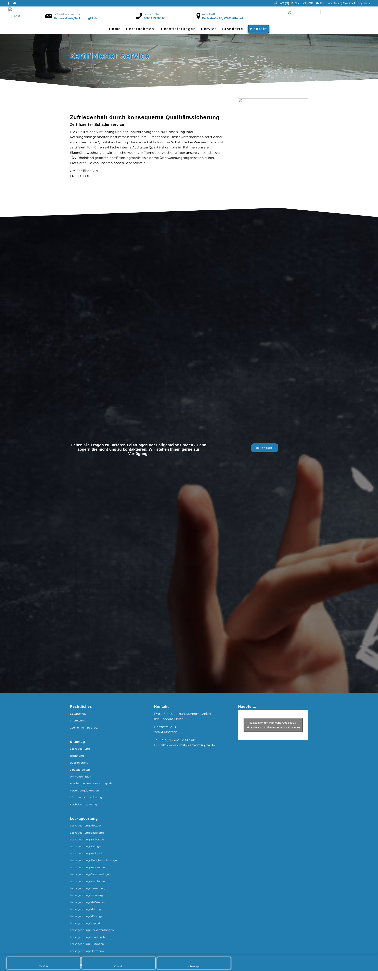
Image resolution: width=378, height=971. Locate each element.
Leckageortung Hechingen (87, 881)
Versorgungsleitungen (84, 790)
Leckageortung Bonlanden (87, 867)
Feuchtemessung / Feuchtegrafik (91, 783)
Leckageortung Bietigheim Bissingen (94, 860)
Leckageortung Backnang (87, 832)
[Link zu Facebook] (8, 3)
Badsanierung (79, 762)
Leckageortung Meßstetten (87, 902)
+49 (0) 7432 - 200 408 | (297, 3)
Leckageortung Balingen (86, 846)
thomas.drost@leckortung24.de (345, 3)
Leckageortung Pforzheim (87, 951)
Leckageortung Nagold (85, 923)
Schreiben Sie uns (67, 14)
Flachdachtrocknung (83, 804)
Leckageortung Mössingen (87, 916)
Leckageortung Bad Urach (87, 839)
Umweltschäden (80, 776)
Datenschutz (78, 713)
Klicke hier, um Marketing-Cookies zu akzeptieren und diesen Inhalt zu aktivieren (273, 725)
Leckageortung (80, 748)
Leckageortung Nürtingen (87, 943)
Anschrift (208, 14)
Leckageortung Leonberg (86, 895)
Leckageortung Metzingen (87, 909)
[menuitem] (115, 29)
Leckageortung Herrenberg (88, 888)
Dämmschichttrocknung (86, 797)
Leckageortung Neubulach (87, 937)
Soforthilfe (151, 14)
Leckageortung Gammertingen (90, 874)
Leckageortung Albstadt (85, 825)
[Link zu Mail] (15, 3)
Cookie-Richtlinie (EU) (84, 727)
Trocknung (77, 755)
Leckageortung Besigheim (87, 853)
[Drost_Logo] (31, 15)
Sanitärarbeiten (80, 769)
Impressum (77, 720)
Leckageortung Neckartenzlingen (92, 929)
